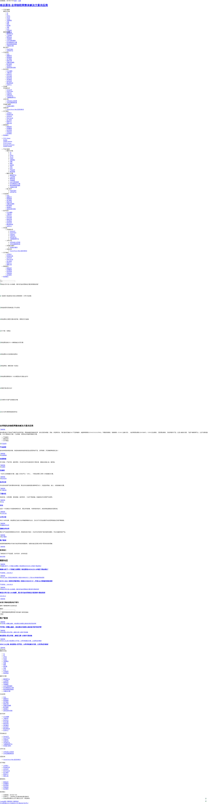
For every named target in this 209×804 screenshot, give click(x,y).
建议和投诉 (10, 83)
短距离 (8, 25)
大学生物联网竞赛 (12, 102)
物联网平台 (10, 33)
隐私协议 (9, 801)
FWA (8, 54)
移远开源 (9, 78)
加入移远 (9, 119)
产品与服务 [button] (6, 9)
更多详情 (2, 556)
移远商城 (12, 171)
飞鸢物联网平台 (11, 97)
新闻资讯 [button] (5, 125)
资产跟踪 (9, 59)
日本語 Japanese (7, 141)
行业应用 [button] (5, 52)
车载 (8, 22)
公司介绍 (3, 517)
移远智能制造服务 (12, 44)
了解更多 (2, 294)
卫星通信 (9, 20)
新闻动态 (9, 126)
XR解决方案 (10, 45)
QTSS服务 (9, 71)
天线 (8, 27)
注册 (19, 0)
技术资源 (9, 130)
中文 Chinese (6, 138)
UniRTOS (9, 94)
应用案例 (9, 128)
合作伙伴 (9, 116)
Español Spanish (7, 146)
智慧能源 (9, 57)
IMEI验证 (9, 79)
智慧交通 (9, 60)
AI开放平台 (10, 50)
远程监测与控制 (11, 67)
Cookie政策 (3, 801)
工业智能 (9, 35)
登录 (15, 0)
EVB (8, 29)
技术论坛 (9, 74)
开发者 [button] (5, 86)
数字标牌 (9, 64)
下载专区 (9, 72)
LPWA (8, 16)
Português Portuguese (8, 144)
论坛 (1, 505)
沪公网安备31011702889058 (8, 803)
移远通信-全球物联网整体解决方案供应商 (24, 5)
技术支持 (9, 81)
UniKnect (9, 92)
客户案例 (3, 540)
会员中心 (9, 84)
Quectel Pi (9, 89)
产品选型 (9, 30)
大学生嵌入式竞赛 (12, 101)
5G (7, 13)
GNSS (8, 19)
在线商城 (3, 459)
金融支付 (9, 55)
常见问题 (9, 76)
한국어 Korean (7, 143)
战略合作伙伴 (4, 528)
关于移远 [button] (5, 111)
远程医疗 (9, 66)
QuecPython (10, 49)
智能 (8, 24)
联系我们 (5, 135)
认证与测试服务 (11, 40)
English (5, 140)
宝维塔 (2, 470)
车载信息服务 (10, 62)
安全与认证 (10, 118)
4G (7, 14)
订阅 (2, 614)
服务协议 (16, 801)
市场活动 (9, 131)
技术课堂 (9, 133)
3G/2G (8, 17)
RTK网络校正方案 (12, 42)
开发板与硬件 (10, 106)
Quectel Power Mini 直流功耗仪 (15, 109)
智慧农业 (9, 37)
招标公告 (9, 123)
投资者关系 (10, 114)
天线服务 (9, 39)
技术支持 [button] (5, 69)
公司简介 (9, 113)
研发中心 (9, 121)
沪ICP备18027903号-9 (22, 803)
